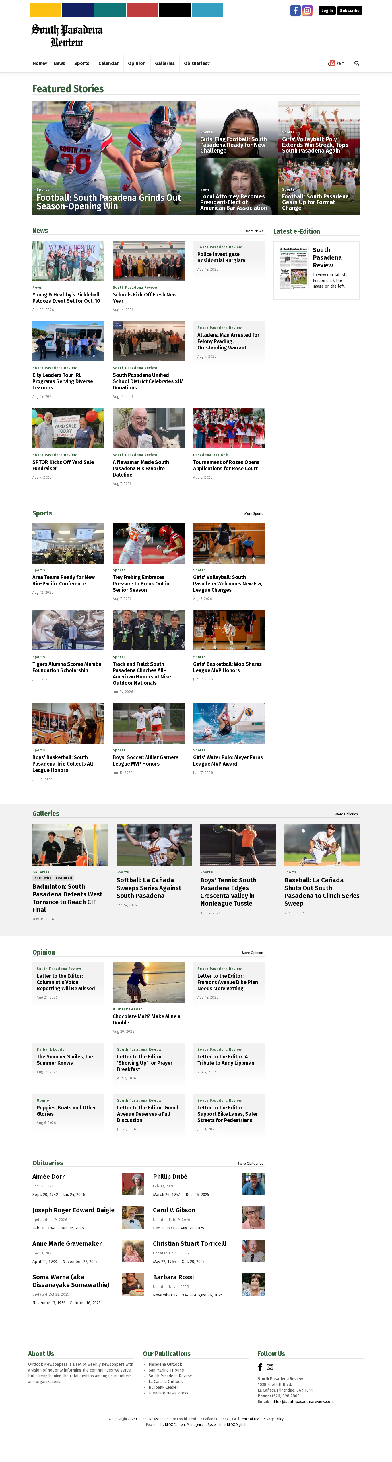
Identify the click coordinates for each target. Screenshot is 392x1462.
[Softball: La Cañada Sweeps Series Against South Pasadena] (154, 845)
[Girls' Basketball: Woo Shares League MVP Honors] (229, 630)
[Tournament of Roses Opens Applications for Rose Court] (229, 428)
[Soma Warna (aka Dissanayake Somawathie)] (133, 1284)
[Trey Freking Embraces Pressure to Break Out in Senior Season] (149, 543)
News (205, 190)
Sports (43, 190)
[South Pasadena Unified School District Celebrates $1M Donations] (149, 341)
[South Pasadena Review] (293, 275)
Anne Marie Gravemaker (67, 1243)
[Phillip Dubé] (253, 1184)
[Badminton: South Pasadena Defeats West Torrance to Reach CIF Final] (70, 845)
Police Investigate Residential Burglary (221, 257)
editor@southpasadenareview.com (302, 1401)
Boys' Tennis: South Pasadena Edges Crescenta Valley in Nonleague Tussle (228, 891)
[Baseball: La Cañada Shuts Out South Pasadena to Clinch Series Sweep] (322, 845)
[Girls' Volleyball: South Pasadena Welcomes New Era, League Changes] (229, 543)
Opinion (43, 952)
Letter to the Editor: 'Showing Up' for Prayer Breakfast (144, 1063)
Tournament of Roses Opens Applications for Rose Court (226, 465)
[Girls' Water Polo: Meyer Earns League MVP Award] (229, 723)
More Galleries (346, 814)
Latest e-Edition (296, 231)
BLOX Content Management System (191, 1425)
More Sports (253, 514)
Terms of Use (250, 1419)
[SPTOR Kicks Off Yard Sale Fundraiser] (68, 428)
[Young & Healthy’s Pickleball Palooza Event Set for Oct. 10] (68, 261)
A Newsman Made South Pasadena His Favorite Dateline (141, 468)
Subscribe (350, 10)
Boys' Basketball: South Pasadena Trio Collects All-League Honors (63, 763)
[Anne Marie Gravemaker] (133, 1251)
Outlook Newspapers (152, 1419)
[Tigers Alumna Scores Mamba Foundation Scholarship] (68, 630)
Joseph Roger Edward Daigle (73, 1210)
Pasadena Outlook (210, 455)
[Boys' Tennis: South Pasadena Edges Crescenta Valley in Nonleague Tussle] (238, 845)
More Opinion (252, 953)
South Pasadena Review (135, 288)
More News (254, 231)
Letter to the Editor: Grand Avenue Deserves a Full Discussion (147, 1114)
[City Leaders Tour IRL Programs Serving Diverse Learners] (68, 341)
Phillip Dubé (170, 1176)
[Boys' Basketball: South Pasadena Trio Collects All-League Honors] (68, 723)
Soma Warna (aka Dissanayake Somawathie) (70, 1281)
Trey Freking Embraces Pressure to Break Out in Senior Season (141, 583)
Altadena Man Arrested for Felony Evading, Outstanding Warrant (228, 341)
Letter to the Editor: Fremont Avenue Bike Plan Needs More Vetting (227, 982)
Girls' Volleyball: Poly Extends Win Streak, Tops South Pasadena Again (315, 145)
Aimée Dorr (48, 1176)
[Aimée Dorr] (133, 1184)
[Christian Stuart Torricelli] (253, 1251)
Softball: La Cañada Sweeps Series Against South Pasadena (149, 888)
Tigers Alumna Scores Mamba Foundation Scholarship (66, 667)
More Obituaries (250, 1164)
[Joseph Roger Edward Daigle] (133, 1217)
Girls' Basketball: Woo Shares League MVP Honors (227, 667)
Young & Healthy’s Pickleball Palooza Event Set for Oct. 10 (66, 298)
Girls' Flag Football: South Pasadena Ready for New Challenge (233, 145)
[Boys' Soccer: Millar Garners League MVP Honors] (149, 723)
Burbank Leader (127, 1009)
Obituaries (47, 1163)
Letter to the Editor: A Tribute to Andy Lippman (225, 1060)
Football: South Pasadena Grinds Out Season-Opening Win (109, 202)
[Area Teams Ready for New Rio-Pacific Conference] (68, 543)
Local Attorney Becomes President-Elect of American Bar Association (233, 202)
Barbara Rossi (173, 1277)
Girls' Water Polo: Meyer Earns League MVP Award (228, 760)
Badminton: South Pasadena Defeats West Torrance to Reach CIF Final (67, 898)
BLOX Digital (236, 1425)
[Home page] (67, 35)
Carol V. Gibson (174, 1210)
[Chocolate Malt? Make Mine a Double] (149, 982)
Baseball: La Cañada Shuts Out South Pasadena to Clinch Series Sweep (322, 891)
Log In (327, 10)
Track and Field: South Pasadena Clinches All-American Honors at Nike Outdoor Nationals (142, 673)
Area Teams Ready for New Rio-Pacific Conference (63, 580)
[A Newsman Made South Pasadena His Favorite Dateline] (149, 428)
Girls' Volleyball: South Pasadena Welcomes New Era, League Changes (227, 583)
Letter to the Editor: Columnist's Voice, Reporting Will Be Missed (66, 982)
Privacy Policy (273, 1419)
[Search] (357, 63)
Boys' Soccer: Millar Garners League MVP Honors (145, 760)
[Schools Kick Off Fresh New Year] (149, 261)
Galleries (45, 814)
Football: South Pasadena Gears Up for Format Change (315, 202)
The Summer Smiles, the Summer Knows (65, 1060)
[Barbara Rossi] (253, 1284)
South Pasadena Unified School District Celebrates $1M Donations (148, 381)
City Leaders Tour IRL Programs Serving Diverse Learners (62, 381)
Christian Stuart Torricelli (189, 1243)
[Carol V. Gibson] (253, 1217)
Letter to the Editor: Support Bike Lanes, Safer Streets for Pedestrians (227, 1114)
